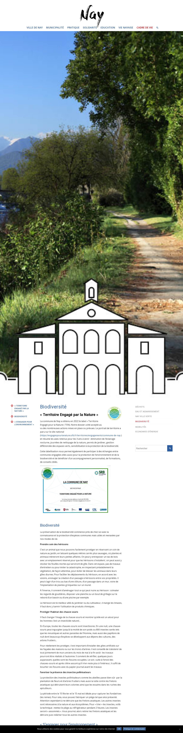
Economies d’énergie (146, 431)
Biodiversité (142, 421)
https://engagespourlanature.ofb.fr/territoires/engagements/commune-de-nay (81, 435)
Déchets (139, 406)
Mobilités (140, 426)
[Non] (179, 729)
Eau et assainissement (147, 411)
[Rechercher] (156, 27)
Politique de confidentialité (134, 729)
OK (119, 729)
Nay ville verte (143, 416)
